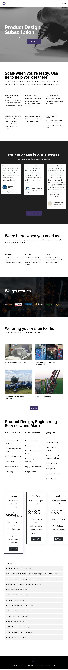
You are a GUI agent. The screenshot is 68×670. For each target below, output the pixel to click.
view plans (34, 42)
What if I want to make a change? (19, 627)
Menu (64, 3)
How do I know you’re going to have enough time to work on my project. (32, 579)
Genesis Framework (39, 665)
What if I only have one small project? (20, 632)
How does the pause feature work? (19, 611)
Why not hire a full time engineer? (19, 568)
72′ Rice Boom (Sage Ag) (43, 397)
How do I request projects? (17, 621)
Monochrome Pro (27, 665)
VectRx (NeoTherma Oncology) (16, 362)
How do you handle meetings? (18, 590)
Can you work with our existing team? (20, 605)
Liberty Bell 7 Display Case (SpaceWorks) (45, 363)
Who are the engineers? (16, 600)
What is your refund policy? (17, 637)
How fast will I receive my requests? (20, 595)
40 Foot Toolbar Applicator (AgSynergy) (14, 397)
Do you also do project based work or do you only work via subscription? (32, 574)
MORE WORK (34, 408)
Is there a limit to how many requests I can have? (24, 584)
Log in (53, 665)
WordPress (48, 665)
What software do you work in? (18, 616)
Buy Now (14, 549)
